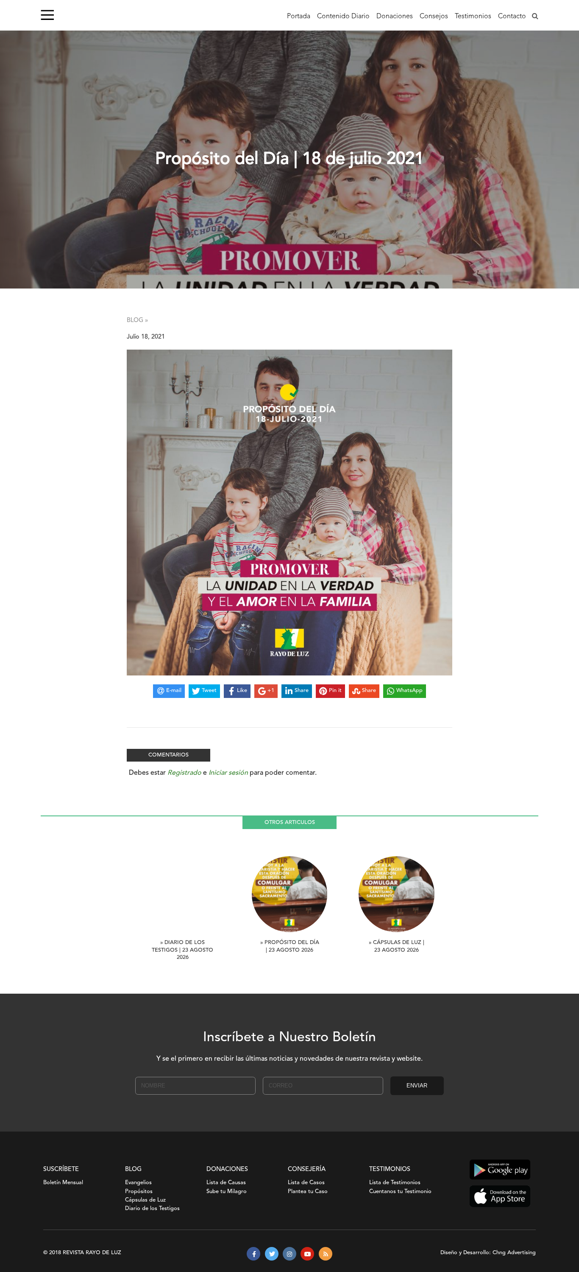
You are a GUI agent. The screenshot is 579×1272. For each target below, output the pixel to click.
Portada (298, 16)
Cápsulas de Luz (145, 1200)
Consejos (434, 16)
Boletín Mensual (63, 1182)
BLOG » (137, 320)
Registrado (184, 773)
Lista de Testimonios (394, 1182)
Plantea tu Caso (308, 1191)
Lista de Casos (306, 1182)
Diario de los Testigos (152, 1208)
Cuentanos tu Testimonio (400, 1191)
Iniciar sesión (228, 773)
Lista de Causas (226, 1182)
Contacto (512, 16)
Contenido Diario (343, 16)
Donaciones (394, 16)
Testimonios (473, 16)
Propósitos (139, 1191)
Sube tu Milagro (226, 1191)
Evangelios (138, 1182)
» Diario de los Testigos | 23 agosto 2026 (182, 950)
